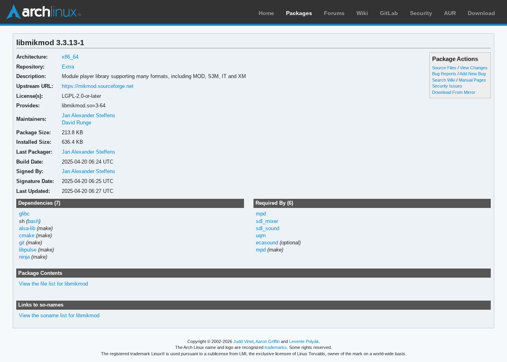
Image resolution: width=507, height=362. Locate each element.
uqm (261, 235)
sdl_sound (267, 228)
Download (481, 13)
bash (33, 221)
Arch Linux (43, 12)
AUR (450, 13)
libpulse (27, 250)
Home (266, 13)
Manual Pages (472, 80)
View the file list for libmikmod (53, 284)
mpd (261, 214)
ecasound (267, 243)
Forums (334, 13)
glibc (24, 214)
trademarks (276, 347)
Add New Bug (472, 73)
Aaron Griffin (267, 341)
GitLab (389, 13)
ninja (24, 257)
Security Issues (447, 86)
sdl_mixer (267, 221)
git (22, 243)
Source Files (444, 67)
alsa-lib (27, 228)
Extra (68, 67)
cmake (26, 235)
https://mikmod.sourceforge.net (97, 86)
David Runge (76, 123)
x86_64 (70, 57)
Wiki (362, 13)
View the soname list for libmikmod (59, 315)
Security (421, 13)
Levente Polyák (304, 341)
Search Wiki (443, 80)
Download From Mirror (453, 92)
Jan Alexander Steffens (88, 115)
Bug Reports (444, 73)
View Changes (474, 67)
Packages (299, 13)
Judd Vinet (243, 341)
